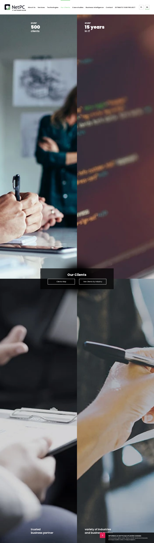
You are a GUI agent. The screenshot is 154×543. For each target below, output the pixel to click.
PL (141, 7)
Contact (109, 7)
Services (41, 7)
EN (147, 7)
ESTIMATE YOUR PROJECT (125, 7)
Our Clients (65, 7)
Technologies (52, 7)
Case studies (77, 7)
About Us (31, 7)
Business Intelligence (95, 7)
